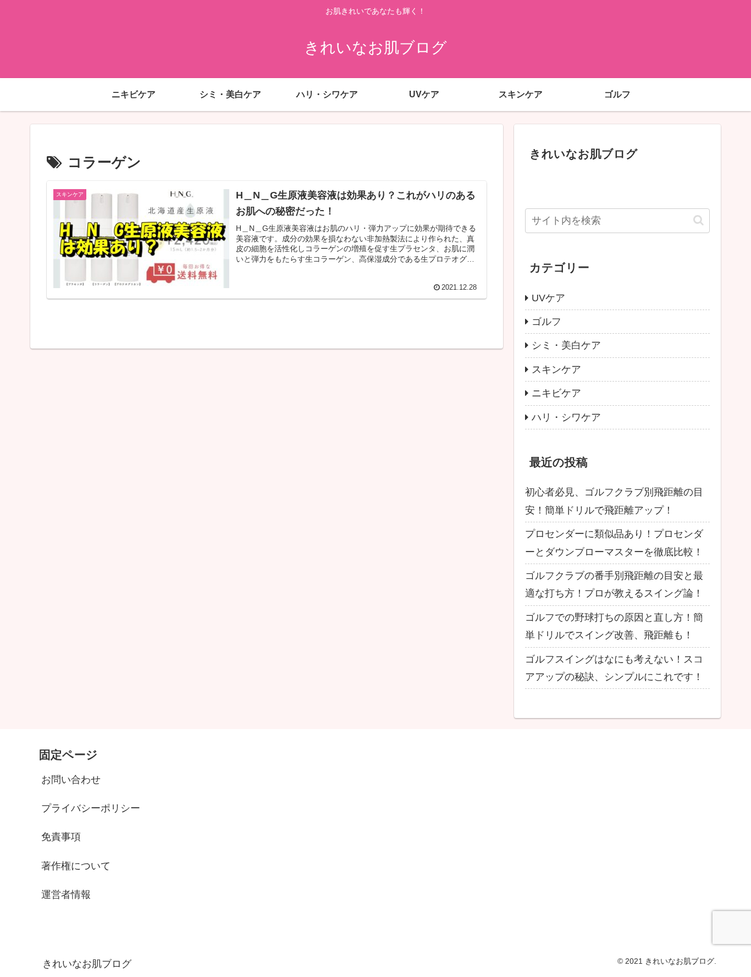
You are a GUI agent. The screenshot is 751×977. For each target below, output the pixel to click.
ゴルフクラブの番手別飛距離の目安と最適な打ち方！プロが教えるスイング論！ (614, 584)
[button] (698, 220)
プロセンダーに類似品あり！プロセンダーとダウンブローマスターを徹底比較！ (614, 542)
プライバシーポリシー (90, 808)
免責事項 (61, 836)
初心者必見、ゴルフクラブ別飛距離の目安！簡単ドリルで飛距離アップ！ (614, 501)
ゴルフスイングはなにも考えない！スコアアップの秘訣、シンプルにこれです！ (614, 668)
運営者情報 (66, 894)
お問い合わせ (71, 779)
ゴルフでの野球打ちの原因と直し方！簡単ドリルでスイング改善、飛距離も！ (614, 626)
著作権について (76, 865)
